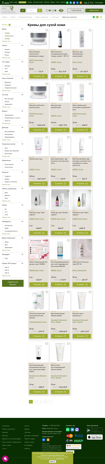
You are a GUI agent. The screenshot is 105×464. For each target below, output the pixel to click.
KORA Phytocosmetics (36, 60)
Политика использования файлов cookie (52, 455)
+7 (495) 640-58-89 (75, 10)
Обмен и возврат (30, 439)
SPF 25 (7, 270)
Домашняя (8, 82)
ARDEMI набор (9, 36)
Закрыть (52, 461)
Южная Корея (82, 270)
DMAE (6, 228)
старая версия (63, 10)
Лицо (6, 198)
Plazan (75, 62)
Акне (6, 148)
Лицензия (5, 432)
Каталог (13, 17)
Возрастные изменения (12, 151)
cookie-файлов (60, 458)
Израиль (7, 49)
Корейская (8, 85)
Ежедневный (8, 247)
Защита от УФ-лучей (11, 182)
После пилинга (9, 164)
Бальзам (7, 66)
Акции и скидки (29, 442)
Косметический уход (25, 17)
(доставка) (13, 11)
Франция (58, 322)
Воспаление (8, 153)
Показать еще (6, 41)
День (6, 245)
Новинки (27, 448)
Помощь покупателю (8, 429)
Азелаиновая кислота (11, 231)
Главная (4, 17)
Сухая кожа (55, 17)
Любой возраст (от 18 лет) (12, 118)
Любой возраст (9, 115)
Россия (7, 55)
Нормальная (8, 104)
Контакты (5, 435)
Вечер (6, 242)
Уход (6, 258)
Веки (6, 192)
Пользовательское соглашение (52, 450)
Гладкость (8, 176)
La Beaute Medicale (35, 322)
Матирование (9, 134)
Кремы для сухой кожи (69, 17)
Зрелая (7, 101)
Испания (7, 52)
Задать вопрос (6, 445)
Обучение (28, 432)
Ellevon (75, 270)
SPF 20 (7, 267)
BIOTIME (7, 38)
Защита (7, 179)
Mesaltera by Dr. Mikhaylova (37, 376)
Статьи (4, 448)
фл (6, 209)
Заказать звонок (94, 10)
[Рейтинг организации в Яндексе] (73, 446)
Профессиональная (11, 88)
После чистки (9, 167)
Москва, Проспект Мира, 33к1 (51, 433)
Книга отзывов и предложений (11, 442)
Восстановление (10, 131)
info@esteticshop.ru (52, 428)
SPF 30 (7, 273)
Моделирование (9, 137)
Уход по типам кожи (42, 17)
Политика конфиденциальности (52, 448)
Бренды (27, 429)
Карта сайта (46, 444)
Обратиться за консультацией (11, 439)
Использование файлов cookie (51, 446)
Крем (6, 71)
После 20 (7, 120)
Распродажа (28, 445)
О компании (5, 426)
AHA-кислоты (9, 225)
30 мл (6, 214)
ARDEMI (7, 33)
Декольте (7, 195)
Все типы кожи (9, 98)
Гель (6, 68)
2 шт (6, 212)
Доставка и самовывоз (32, 435)
